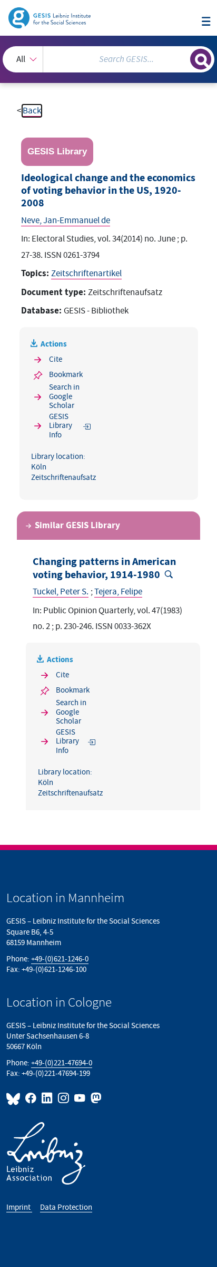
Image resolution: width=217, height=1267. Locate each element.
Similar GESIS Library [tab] (77, 525)
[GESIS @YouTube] (80, 1098)
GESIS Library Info (60, 426)
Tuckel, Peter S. (60, 592)
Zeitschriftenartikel (86, 273)
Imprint (19, 1207)
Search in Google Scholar (64, 396)
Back (32, 111)
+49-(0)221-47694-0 (61, 1063)
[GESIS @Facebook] (31, 1098)
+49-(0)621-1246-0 (59, 959)
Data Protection (66, 1207)
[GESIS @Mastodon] (95, 1098)
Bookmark (66, 375)
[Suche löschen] (182, 58)
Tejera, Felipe (118, 592)
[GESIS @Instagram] (64, 1098)
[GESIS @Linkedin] (48, 1098)
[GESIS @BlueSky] (14, 1098)
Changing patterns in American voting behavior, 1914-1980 (104, 568)
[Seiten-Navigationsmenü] (206, 22)
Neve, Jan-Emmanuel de (65, 220)
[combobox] (108, 59)
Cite (55, 359)
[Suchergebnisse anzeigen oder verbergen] (200, 59)
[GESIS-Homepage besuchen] (50, 17)
